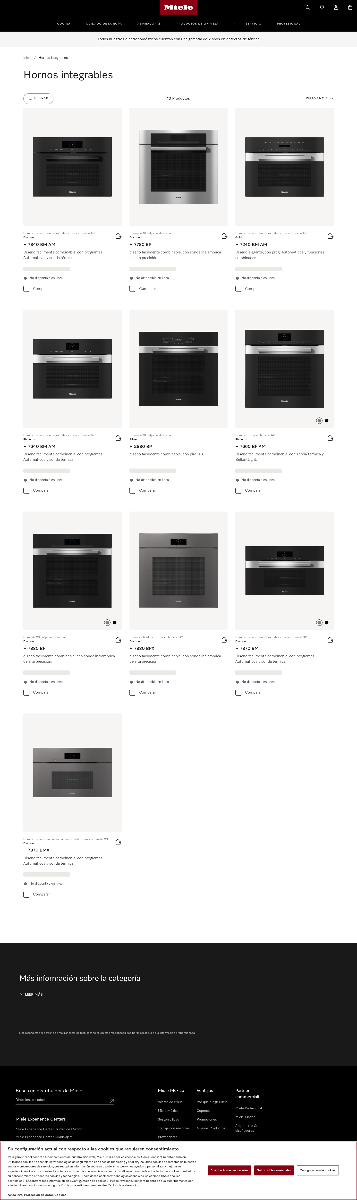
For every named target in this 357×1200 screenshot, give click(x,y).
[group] (72, 201)
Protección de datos (39, 1195)
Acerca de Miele (170, 1102)
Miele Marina (245, 1117)
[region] (178, 1170)
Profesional (288, 23)
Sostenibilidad (168, 1119)
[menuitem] (66, 23)
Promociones (207, 1119)
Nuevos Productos (211, 1128)
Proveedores (168, 1137)
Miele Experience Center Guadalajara (44, 1137)
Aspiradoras (149, 23)
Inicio (27, 58)
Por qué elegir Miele (212, 1102)
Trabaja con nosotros (174, 1128)
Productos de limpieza (198, 23)
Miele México (168, 1111)
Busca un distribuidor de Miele (49, 1090)
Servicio (254, 23)
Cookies (60, 1195)
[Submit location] (112, 1101)
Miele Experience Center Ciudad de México (49, 1129)
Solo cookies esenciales (274, 1170)
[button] (319, 420)
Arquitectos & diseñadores (246, 1128)
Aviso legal (15, 1195)
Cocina (63, 23)
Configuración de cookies (318, 1170)
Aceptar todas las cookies (229, 1170)
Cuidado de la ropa (104, 23)
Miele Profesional (248, 1108)
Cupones (204, 1111)
